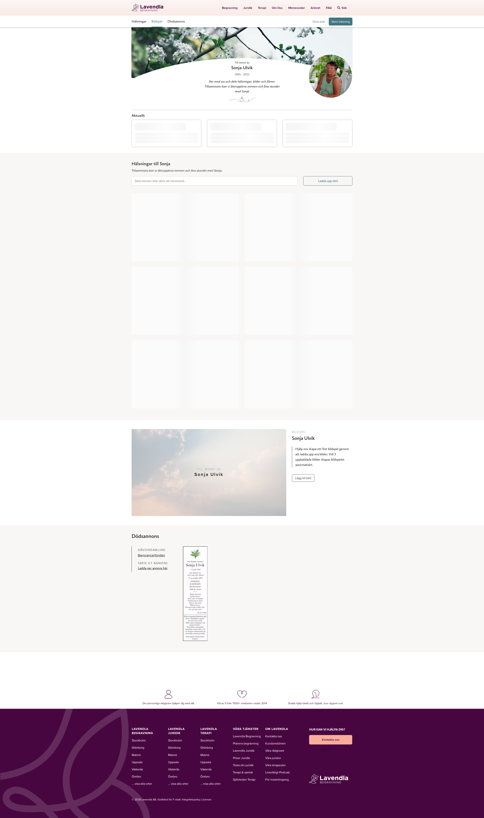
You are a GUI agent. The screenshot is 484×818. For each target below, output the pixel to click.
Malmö (136, 755)
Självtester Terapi (244, 779)
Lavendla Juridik (176, 731)
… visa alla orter (142, 784)
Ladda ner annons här (153, 568)
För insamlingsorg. (277, 779)
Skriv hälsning (340, 21)
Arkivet (315, 8)
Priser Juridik (241, 758)
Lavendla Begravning (142, 731)
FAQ (329, 8)
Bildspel (156, 21)
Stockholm (139, 740)
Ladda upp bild (328, 181)
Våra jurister (273, 758)
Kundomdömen (275, 743)
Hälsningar (139, 21)
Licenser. (207, 799)
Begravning (229, 8)
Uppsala (137, 762)
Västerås (137, 769)
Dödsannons (176, 21)
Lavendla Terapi (208, 731)
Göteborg (138, 747)
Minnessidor (296, 8)
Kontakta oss (273, 736)
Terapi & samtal (243, 772)
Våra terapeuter (275, 765)
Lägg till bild (303, 478)
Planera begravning (245, 743)
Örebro (136, 776)
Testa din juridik (243, 765)
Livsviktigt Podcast (277, 772)
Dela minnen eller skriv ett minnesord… (160, 181)
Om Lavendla (276, 729)
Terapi (262, 8)
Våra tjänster (245, 729)
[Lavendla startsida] (149, 7)
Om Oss (277, 8)
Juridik (247, 8)
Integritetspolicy (191, 799)
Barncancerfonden (151, 555)
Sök (344, 8)
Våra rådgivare (274, 750)
